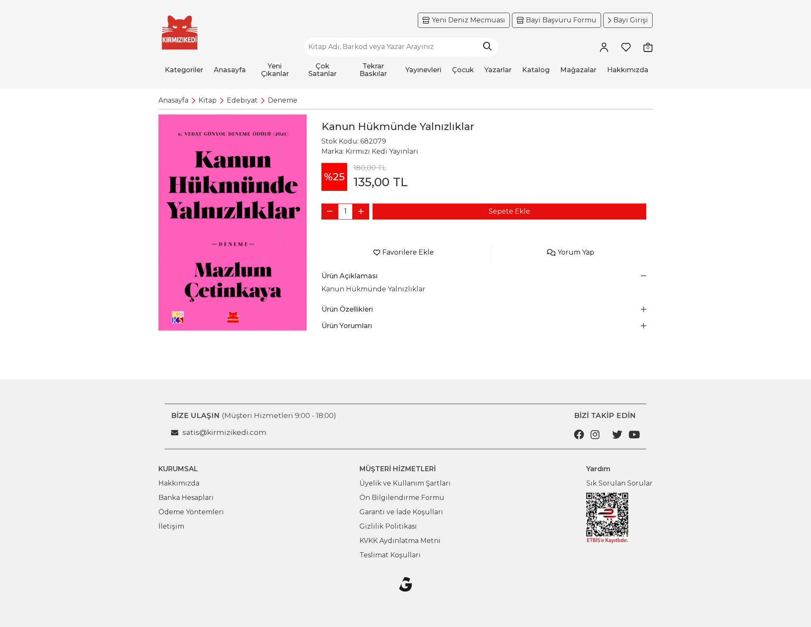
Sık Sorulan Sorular (619, 483)
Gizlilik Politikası (388, 526)
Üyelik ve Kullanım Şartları (405, 483)
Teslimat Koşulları (390, 555)
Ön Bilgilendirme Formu (401, 498)
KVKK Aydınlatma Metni (400, 541)
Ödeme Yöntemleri (191, 512)
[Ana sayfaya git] (179, 33)
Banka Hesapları (186, 498)
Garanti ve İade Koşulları (401, 512)
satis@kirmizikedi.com (224, 432)
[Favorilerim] (626, 47)
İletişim (171, 526)
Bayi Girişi (630, 20)
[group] (232, 222)
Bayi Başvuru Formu (561, 20)
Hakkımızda (178, 483)
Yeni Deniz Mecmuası (468, 20)
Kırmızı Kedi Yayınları (382, 151)
